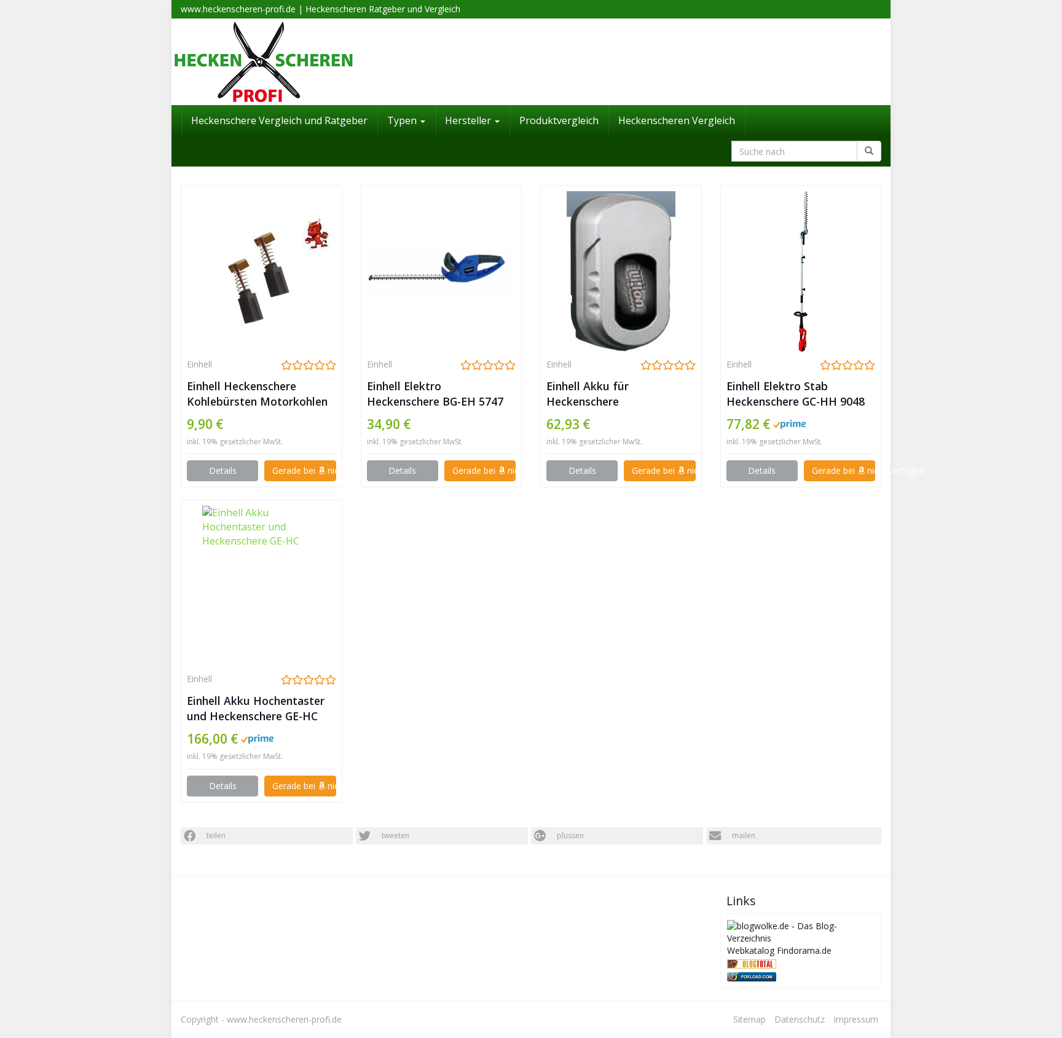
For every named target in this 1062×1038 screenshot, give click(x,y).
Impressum (855, 1019)
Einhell (199, 364)
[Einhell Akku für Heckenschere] (621, 271)
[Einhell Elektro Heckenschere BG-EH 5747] (441, 272)
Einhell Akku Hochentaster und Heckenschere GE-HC (255, 708)
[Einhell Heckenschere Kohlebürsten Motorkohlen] (261, 271)
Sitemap (749, 1019)
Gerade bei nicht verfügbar (304, 470)
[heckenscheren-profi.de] (531, 62)
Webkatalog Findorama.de (779, 950)
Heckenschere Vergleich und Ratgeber (279, 120)
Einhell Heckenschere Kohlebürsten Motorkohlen (257, 394)
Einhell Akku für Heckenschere (587, 394)
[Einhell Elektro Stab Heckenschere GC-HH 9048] (801, 271)
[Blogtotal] (751, 963)
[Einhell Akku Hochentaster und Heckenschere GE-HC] (261, 586)
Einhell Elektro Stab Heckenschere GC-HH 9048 (795, 394)
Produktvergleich (559, 120)
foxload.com (757, 977)
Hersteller (469, 120)
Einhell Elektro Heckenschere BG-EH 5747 (435, 394)
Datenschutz (799, 1019)
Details (223, 470)
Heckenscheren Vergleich (676, 120)
